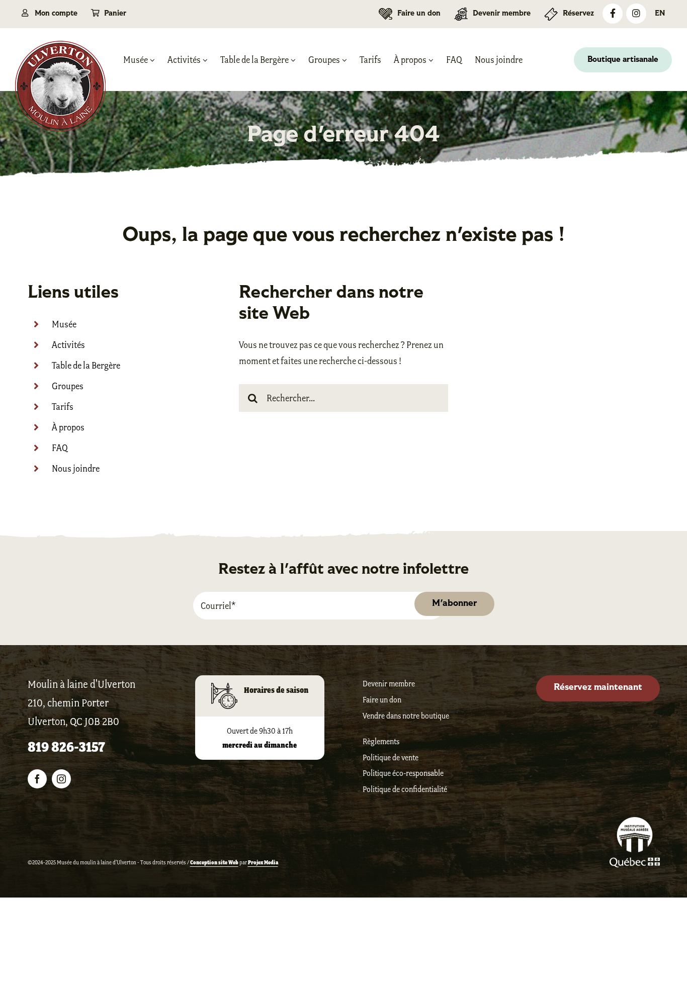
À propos (68, 427)
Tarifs (62, 406)
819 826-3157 (66, 747)
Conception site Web (214, 862)
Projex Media (263, 862)
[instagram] (61, 778)
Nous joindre (76, 468)
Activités (68, 344)
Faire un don (382, 699)
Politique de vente (390, 757)
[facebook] (37, 778)
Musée (64, 324)
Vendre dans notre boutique (406, 716)
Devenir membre (389, 683)
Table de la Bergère (86, 365)
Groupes (67, 386)
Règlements (381, 741)
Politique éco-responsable (403, 773)
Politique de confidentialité (405, 789)
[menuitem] (660, 14)
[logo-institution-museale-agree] (635, 822)
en (660, 14)
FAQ (60, 448)
